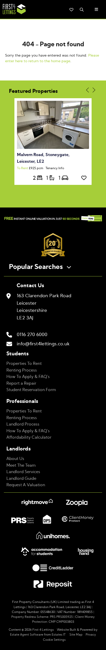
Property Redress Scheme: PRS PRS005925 (42, 616)
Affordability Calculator (28, 437)
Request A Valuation (25, 485)
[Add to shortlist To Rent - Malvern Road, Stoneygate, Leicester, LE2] (85, 178)
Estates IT (59, 634)
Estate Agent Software (26, 634)
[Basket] (71, 9)
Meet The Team (21, 465)
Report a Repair (21, 383)
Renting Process (21, 370)
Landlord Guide (21, 478)
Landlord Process (22, 424)
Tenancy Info (55, 168)
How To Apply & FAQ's (28, 377)
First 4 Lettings (43, 629)
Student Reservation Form (31, 390)
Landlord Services (23, 472)
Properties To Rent (24, 364)
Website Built (66, 629)
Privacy (91, 634)
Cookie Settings (54, 639)
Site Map (76, 634)
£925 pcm (31, 168)
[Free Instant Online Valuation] (53, 219)
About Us (15, 459)
